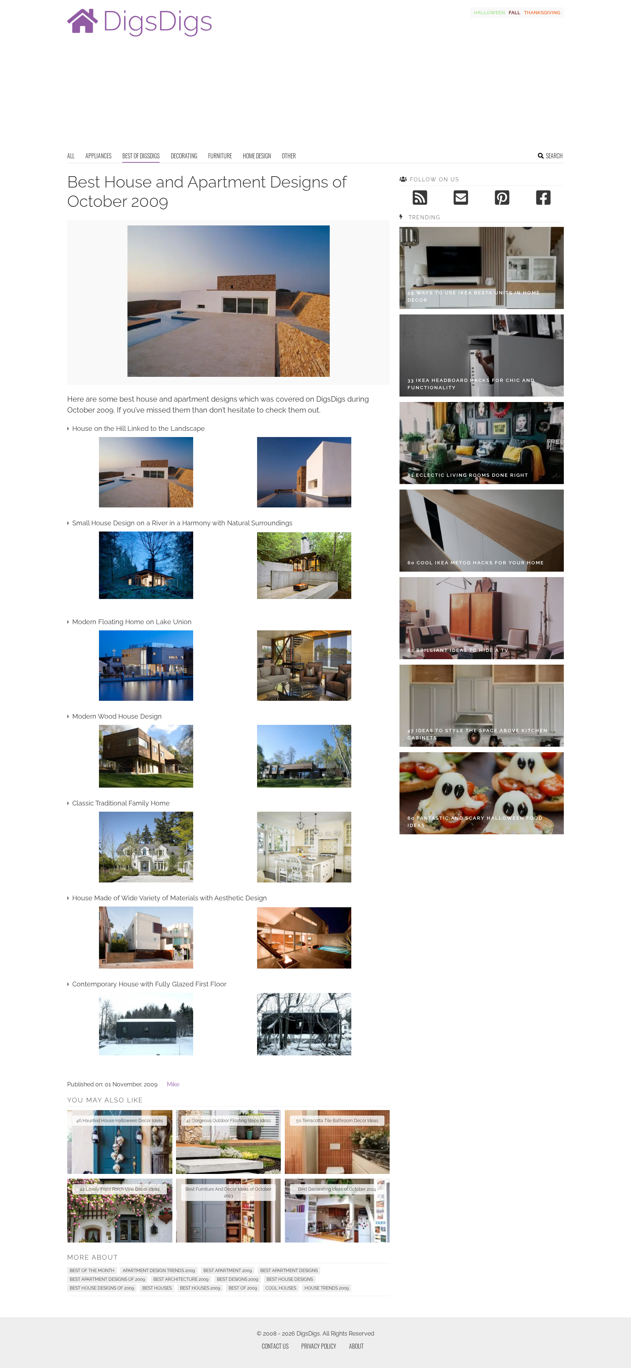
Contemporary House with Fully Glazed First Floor (149, 984)
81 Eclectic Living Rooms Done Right (468, 475)
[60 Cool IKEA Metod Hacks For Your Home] (481, 531)
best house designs (290, 1279)
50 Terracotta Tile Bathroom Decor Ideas (337, 1120)
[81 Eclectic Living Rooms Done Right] (481, 443)
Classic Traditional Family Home (121, 803)
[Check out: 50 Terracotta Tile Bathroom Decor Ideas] (337, 1142)
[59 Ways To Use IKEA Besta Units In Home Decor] (481, 268)
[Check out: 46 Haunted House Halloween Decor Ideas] (119, 1142)
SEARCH (554, 155)
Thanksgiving (542, 12)
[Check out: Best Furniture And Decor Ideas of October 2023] (228, 1211)
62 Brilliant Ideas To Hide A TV (458, 650)
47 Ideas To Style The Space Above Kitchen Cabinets (478, 734)
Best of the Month (92, 1270)
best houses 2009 (200, 1288)
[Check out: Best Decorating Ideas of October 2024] (337, 1211)
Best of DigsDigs (141, 155)
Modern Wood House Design (117, 716)
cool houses (280, 1288)
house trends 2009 (327, 1288)
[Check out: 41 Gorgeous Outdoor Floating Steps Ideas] (228, 1142)
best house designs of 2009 (102, 1288)
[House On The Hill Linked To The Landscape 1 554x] (228, 374)
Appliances (98, 155)
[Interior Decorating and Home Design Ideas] (139, 37)
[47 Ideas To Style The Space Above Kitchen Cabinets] (481, 706)
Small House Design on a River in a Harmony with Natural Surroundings (182, 523)
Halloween (489, 12)
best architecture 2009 (181, 1279)
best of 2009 (243, 1288)
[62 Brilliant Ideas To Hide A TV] (481, 618)
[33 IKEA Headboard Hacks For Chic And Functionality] (481, 355)
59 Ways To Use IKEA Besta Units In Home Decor (474, 296)
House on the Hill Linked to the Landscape (138, 428)
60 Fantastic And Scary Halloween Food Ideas (475, 821)
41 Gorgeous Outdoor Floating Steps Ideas (228, 1120)
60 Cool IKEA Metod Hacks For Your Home (476, 562)
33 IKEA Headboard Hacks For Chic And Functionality (471, 384)
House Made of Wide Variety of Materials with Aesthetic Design (169, 898)
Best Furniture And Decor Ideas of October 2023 (228, 1192)
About (356, 1346)
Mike (173, 1084)
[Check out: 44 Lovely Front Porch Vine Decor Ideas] (119, 1211)
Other (289, 155)
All (70, 155)
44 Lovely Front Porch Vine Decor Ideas (120, 1189)
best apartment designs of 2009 (107, 1279)
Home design (257, 155)
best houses (157, 1288)
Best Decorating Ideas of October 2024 (337, 1189)
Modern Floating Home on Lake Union (132, 622)
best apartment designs (289, 1270)
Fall (514, 12)
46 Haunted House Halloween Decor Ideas (119, 1120)
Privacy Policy (318, 1346)
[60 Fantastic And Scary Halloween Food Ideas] (481, 793)
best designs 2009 (237, 1279)
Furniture (220, 155)
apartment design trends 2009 (159, 1270)
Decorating (184, 155)
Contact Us (275, 1346)
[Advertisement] (315, 97)
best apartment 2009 (227, 1270)
